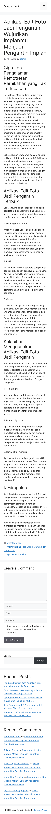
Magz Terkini (13, 6)
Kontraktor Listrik (12, 736)
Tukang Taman (11, 750)
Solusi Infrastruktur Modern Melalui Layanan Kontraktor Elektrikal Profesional (23, 740)
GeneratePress (40, 810)
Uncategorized (14, 543)
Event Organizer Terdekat (16, 763)
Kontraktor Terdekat (14, 777)
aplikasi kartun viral (16, 554)
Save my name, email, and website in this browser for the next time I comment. (25, 629)
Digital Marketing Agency (16, 790)
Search (7, 656)
